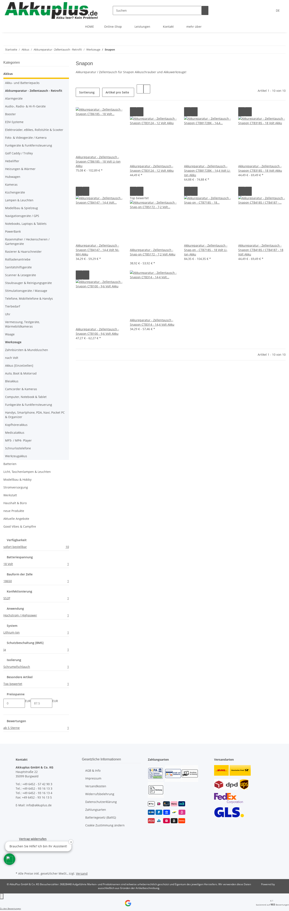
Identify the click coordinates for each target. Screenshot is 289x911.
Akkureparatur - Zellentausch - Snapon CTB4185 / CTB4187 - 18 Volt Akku (260, 249)
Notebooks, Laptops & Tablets (26, 224)
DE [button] (278, 10)
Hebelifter (12, 161)
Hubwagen (12, 177)
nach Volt (11, 358)
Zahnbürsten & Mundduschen (26, 350)
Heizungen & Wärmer (20, 169)
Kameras (11, 184)
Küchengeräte (15, 192)
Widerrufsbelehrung (99, 794)
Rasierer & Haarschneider (23, 252)
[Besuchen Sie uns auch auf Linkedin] (19, 865)
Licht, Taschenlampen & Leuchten (27, 472)
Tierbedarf (12, 306)
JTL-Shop (280, 884)
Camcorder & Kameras (21, 389)
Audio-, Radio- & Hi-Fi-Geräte (25, 106)
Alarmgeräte (14, 98)
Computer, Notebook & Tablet (26, 397)
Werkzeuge (13, 342)
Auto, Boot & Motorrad (21, 373)
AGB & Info (92, 770)
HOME (89, 27)
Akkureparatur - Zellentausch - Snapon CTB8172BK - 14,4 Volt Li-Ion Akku (207, 170)
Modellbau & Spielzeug (21, 208)
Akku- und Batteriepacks (22, 83)
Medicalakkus (14, 433)
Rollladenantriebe (17, 259)
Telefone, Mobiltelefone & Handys (29, 298)
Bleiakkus (11, 381)
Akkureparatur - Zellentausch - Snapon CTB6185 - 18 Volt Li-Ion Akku (98, 161)
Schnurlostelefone (18, 448)
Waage (10, 334)
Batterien (10, 464)
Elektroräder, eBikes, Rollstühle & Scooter (34, 130)
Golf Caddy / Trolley (19, 153)
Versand (82, 873)
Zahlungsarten (95, 810)
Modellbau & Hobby (17, 479)
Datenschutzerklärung (101, 802)
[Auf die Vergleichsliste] (133, 111)
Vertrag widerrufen (33, 839)
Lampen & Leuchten (19, 200)
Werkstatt (10, 495)
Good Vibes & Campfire (19, 526)
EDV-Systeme (14, 122)
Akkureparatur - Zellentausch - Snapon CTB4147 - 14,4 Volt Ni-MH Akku (97, 249)
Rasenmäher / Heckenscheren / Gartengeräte (27, 241)
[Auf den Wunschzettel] (140, 111)
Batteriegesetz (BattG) (100, 817)
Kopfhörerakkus (16, 425)
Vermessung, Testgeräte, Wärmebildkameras (22, 324)
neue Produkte (13, 511)
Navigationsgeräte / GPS (22, 216)
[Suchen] (205, 10)
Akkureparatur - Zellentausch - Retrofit (33, 91)
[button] (140, 88)
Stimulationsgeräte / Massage (26, 291)
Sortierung (87, 92)
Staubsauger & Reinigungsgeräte (28, 283)
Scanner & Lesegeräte (20, 275)
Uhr (7, 314)
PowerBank (13, 231)
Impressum (93, 778)
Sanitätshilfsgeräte (18, 267)
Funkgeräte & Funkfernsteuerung (28, 145)
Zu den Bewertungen (10, 908)
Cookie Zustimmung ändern (105, 825)
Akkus (8, 74)
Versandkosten (95, 786)
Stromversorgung (15, 487)
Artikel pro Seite (117, 92)
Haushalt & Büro (15, 503)
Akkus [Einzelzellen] (19, 366)
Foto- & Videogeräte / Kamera (26, 138)
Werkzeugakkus (16, 456)
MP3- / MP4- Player (18, 440)
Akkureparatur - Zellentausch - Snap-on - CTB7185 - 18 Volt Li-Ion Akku (205, 249)
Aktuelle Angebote (16, 519)
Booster (10, 114)
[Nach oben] (1, 896)
